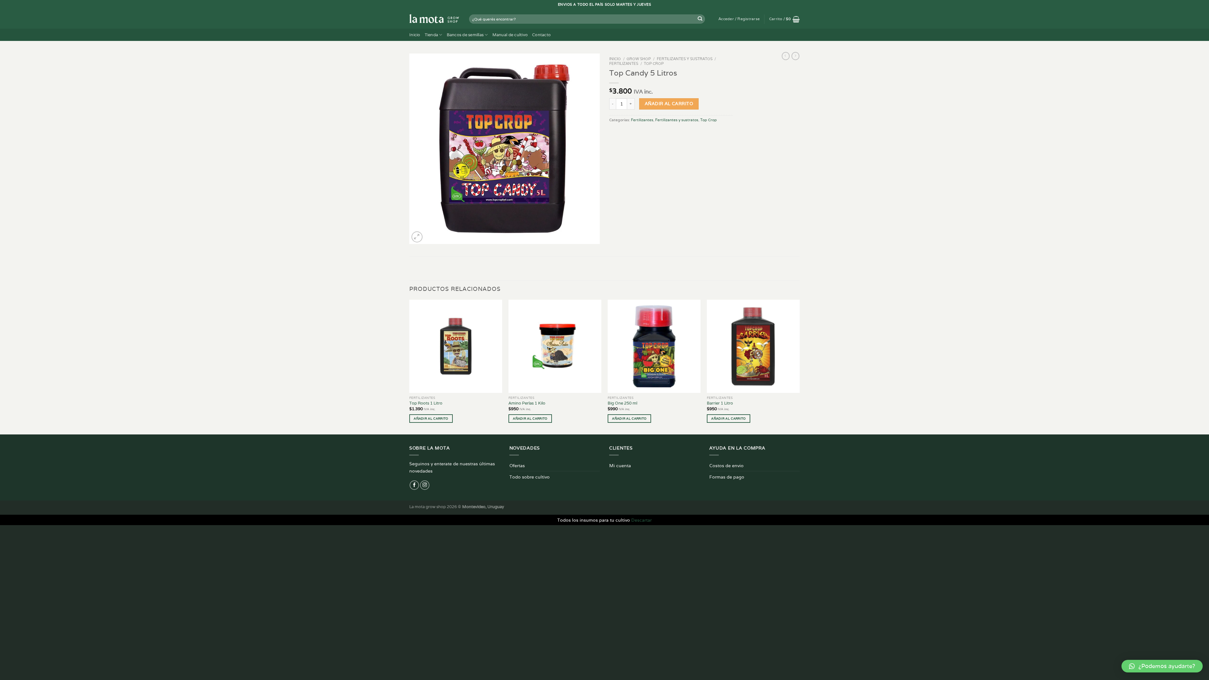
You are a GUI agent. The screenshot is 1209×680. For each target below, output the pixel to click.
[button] (1162, 666)
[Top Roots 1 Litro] (455, 346)
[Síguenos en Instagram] (424, 485)
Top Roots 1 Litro (425, 403)
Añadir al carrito (669, 103)
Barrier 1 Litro (720, 403)
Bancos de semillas (465, 34)
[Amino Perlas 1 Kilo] (554, 346)
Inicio (414, 34)
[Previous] (409, 366)
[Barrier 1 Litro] (753, 346)
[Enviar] (700, 19)
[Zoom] (417, 236)
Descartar (641, 520)
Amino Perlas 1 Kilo (526, 403)
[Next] (799, 366)
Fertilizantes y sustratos (684, 58)
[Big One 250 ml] (654, 346)
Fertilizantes (623, 63)
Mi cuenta (620, 465)
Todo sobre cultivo (529, 477)
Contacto (541, 34)
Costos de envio (726, 465)
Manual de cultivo (510, 34)
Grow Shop (639, 58)
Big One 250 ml (622, 403)
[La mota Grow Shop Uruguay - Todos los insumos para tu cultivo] (434, 19)
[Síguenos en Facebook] (414, 485)
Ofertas (517, 465)
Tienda (431, 34)
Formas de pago (726, 477)
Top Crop (654, 63)
